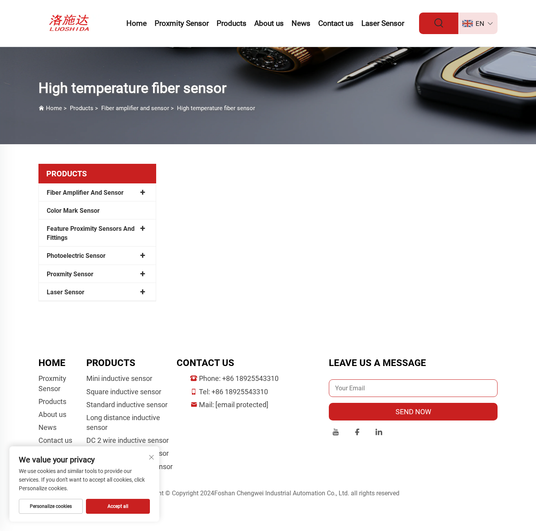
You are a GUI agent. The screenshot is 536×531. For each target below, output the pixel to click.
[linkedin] (379, 433)
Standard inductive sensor (127, 405)
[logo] (70, 23)
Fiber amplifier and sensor (135, 108)
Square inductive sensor (123, 392)
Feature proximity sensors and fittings (91, 233)
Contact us (336, 23)
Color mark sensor (73, 210)
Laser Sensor (382, 23)
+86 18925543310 (250, 378)
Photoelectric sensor (76, 255)
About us (269, 23)
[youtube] (336, 433)
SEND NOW (413, 412)
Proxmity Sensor (182, 23)
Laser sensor (65, 292)
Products (231, 23)
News (301, 23)
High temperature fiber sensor (216, 108)
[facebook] (357, 433)
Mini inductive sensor (119, 378)
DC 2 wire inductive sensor (127, 440)
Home (136, 23)
